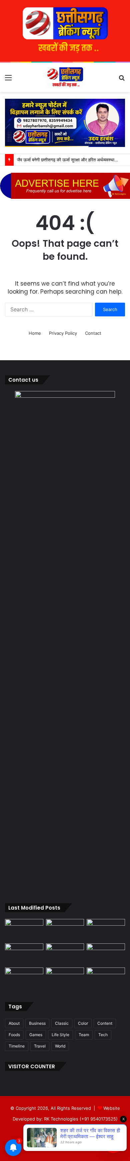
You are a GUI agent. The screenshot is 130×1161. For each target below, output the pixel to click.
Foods (14, 1034)
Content (104, 1023)
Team (84, 1034)
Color (83, 1023)
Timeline (17, 1046)
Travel (40, 1046)
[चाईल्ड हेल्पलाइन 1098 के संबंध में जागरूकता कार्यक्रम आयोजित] (65, 978)
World (60, 1046)
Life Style (60, 1034)
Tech (103, 1034)
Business (37, 1023)
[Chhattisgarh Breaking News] (65, 77)
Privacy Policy (63, 333)
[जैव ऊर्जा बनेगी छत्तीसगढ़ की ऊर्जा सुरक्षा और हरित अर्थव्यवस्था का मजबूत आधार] (24, 954)
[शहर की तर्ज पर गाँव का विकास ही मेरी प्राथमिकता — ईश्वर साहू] (24, 930)
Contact (93, 333)
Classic (62, 1023)
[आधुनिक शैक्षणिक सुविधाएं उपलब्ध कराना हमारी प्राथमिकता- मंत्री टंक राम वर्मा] (65, 954)
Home (35, 333)
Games (35, 1034)
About (14, 1023)
